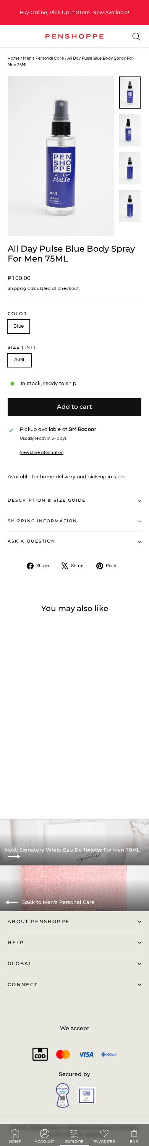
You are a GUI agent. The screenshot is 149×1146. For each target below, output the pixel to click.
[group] (74, 12)
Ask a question (31, 541)
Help (16, 942)
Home (13, 58)
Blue (18, 326)
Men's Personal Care (43, 58)
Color (18, 314)
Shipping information (42, 521)
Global (20, 963)
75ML (19, 359)
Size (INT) (22, 347)
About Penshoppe (39, 921)
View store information (41, 452)
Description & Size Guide (47, 500)
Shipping (17, 288)
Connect (23, 984)
